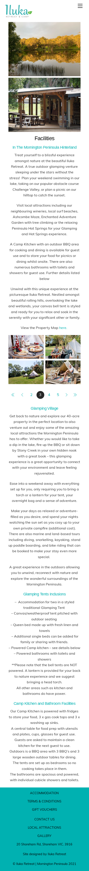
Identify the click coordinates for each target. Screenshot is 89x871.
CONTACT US (44, 819)
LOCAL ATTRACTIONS (44, 828)
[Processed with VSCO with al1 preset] (63, 356)
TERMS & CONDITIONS (44, 801)
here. (63, 327)
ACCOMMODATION (44, 793)
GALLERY (44, 836)
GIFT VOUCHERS (44, 810)
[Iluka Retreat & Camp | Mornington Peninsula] (19, 16)
